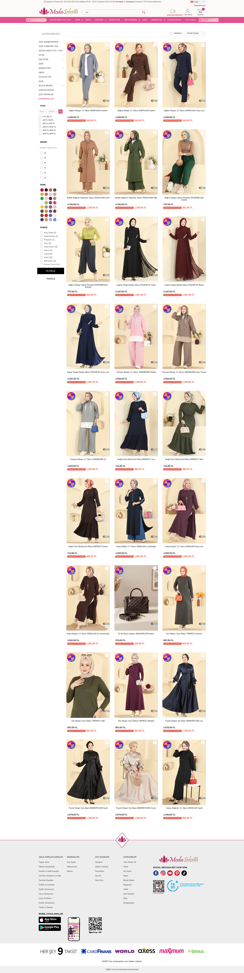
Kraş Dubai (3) (50, 233)
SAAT (145, 20)
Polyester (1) (49, 240)
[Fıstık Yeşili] (46, 203)
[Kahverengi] (55, 211)
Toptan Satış (44, 862)
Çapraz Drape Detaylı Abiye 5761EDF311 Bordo (184, 285)
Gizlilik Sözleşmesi (46, 903)
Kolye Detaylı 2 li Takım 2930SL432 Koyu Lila (184, 546)
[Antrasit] (55, 190)
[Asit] (42, 194)
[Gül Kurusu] (51, 207)
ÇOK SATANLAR (46, 94)
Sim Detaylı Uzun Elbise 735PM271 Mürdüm (136, 721)
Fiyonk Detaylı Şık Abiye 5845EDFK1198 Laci (184, 721)
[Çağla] (55, 199)
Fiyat (43, 106)
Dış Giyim (127, 871)
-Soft (107, 969)
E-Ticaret (113, 969)
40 (45, 163)
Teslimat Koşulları (46, 880)
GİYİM (77, 20)
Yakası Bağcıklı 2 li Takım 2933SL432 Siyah (184, 808)
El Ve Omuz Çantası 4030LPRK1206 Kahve (136, 634)
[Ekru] (42, 203)
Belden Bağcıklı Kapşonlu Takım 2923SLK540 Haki (136, 198)
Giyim (125, 867)
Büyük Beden (128, 880)
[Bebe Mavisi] (51, 194)
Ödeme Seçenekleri (47, 867)
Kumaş (43, 227)
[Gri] (46, 207)
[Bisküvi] (46, 199)
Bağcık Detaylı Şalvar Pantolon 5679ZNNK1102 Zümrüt (184, 199)
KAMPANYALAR (46, 99)
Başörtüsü (127, 885)
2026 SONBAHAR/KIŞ (48, 42)
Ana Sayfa (71, 862)
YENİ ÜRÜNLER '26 (37, 20)
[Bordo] (51, 199)
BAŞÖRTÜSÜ (157, 20)
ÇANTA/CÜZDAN (174, 20)
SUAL (41, 81)
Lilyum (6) (48, 250)
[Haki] (42, 211)
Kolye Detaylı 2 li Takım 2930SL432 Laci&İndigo (136, 546)
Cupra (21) (48, 254)
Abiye (125, 876)
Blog (125, 898)
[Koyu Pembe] (42, 190)
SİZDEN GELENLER (208, 20)
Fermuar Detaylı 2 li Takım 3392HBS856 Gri (88, 459)
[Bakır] (46, 194)
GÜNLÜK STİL (114, 20)
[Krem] (55, 216)
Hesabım (99, 862)
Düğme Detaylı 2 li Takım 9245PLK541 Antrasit (88, 111)
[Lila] (51, 220)
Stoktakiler (178, 33)
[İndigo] (51, 211)
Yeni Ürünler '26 (129, 862)
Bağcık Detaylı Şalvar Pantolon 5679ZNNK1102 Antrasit (88, 286)
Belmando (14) (50, 261)
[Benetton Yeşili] (42, 199)
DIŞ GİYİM (99, 20)
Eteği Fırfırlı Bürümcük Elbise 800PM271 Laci (136, 459)
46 (45, 178)
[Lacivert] (42, 220)
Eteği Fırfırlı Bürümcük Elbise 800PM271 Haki (184, 459)
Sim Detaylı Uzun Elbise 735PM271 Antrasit (184, 634)
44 (45, 173)
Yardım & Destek (46, 907)
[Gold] (42, 207)
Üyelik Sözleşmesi (46, 889)
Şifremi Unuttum (101, 867)
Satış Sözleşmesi (46, 894)
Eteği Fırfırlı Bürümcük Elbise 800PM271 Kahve (88, 546)
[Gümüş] (55, 207)
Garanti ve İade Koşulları (49, 871)
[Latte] (46, 220)
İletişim (70, 871)
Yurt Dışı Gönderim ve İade (50, 876)
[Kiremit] (42, 216)
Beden (43, 142)
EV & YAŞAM (191, 20)
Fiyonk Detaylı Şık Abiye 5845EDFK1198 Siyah (88, 808)
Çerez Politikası (45, 898)
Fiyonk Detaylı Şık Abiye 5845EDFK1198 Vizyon (136, 808)
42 (45, 168)
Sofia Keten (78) (50, 247)
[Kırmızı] (46, 216)
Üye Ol (98, 876)
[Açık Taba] (51, 190)
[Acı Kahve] (46, 190)
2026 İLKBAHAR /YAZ (48, 46)
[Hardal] (46, 211)
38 (45, 158)
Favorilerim (99, 871)
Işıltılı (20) (48, 257)
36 (45, 153)
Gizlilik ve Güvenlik (47, 885)
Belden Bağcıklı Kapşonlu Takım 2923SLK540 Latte (88, 198)
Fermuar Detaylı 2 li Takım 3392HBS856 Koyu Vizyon (184, 372)
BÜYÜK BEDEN (131, 20)
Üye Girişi (99, 880)
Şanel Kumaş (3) (51, 236)
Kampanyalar (128, 903)
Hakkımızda (72, 867)
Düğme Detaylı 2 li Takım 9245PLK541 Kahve (136, 111)
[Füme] (51, 203)
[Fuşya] (55, 203)
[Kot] (51, 216)
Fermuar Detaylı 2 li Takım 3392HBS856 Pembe (136, 372)
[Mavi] (55, 220)
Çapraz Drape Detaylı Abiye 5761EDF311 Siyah (136, 285)
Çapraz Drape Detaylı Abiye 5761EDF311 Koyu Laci (88, 372)
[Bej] (55, 194)
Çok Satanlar (128, 894)
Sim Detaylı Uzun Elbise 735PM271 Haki (88, 721)
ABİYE (88, 20)
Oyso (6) (47, 243)
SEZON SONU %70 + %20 (60, 20)
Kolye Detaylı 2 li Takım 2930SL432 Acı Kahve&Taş (88, 634)
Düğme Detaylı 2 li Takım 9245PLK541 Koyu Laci (184, 111)
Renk (43, 185)
